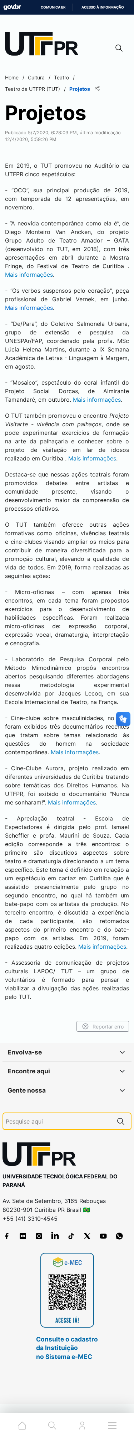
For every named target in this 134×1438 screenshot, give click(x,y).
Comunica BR (53, 7)
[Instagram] (39, 1236)
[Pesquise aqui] (121, 1121)
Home (12, 77)
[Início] (44, 45)
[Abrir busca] (119, 48)
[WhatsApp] (119, 1236)
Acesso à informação (102, 7)
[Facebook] (7, 1236)
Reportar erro (108, 1026)
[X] (87, 1236)
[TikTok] (71, 1236)
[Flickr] (23, 1236)
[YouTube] (103, 1236)
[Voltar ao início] (42, 1155)
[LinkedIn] (55, 1236)
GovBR (12, 7)
